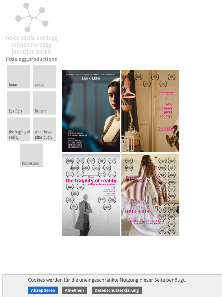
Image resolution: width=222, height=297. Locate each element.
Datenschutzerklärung (117, 290)
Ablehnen (74, 290)
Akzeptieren (43, 290)
